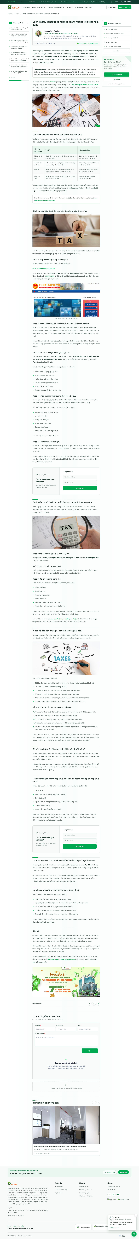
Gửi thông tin (80, 488)
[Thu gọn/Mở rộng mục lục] (27, 23)
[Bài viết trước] (94, 1102)
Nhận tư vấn (123, 1172)
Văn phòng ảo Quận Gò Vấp (113, 46)
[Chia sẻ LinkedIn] (98, 1004)
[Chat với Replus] (134, 1234)
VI (113, 2)
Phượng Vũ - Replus (52, 31)
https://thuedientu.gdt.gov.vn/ (43, 268)
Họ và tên (38, 1025)
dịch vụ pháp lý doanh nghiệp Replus (61, 959)
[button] (122, 1223)
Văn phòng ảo (83, 1186)
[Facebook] (109, 1194)
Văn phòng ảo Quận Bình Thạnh (115, 33)
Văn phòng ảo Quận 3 (112, 38)
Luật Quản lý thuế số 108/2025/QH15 (84, 85)
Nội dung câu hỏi (40, 1033)
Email (80, 1025)
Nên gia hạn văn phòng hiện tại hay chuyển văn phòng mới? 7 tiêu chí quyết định (60, 1146)
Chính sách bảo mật (61, 1190)
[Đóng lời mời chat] (136, 1215)
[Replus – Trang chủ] (13, 7)
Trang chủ (10, 13)
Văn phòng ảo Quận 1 (112, 29)
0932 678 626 (111, 1190)
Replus (52, 82)
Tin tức (17, 13)
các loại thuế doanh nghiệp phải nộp (64, 619)
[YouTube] (118, 1194)
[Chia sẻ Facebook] (89, 1004)
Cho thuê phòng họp (86, 1196)
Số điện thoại (60, 1025)
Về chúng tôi (59, 1186)
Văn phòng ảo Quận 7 (112, 42)
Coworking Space (84, 1193)
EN (117, 2)
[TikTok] (114, 1194)
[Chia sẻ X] (94, 1004)
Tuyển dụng (58, 1193)
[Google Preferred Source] (87, 43)
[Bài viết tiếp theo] (98, 1102)
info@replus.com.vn (113, 1186)
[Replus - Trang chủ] (12, 1183)
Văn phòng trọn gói (85, 1190)
